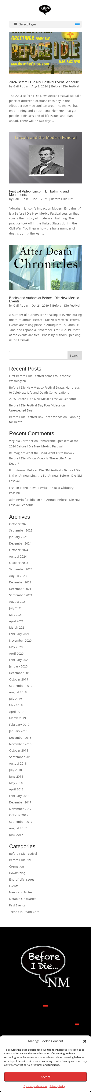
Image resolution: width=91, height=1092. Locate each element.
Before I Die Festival (65, 86)
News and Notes (20, 892)
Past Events (17, 905)
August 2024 (18, 556)
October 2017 (18, 815)
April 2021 (16, 621)
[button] (85, 1041)
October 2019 (18, 679)
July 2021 (15, 608)
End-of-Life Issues (21, 879)
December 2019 (20, 673)
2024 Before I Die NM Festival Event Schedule (44, 82)
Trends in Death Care (24, 912)
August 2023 (18, 576)
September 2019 (20, 686)
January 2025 (18, 537)
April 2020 (16, 653)
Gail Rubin (20, 86)
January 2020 (18, 666)
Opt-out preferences (35, 1086)
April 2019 (16, 712)
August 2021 (18, 602)
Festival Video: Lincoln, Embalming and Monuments (39, 193)
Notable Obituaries (22, 899)
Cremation (16, 866)
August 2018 (18, 763)
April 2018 (16, 789)
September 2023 (20, 569)
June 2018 (16, 776)
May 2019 (16, 705)
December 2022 (20, 582)
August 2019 (18, 692)
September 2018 (20, 757)
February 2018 (19, 796)
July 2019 (15, 699)
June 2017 (16, 835)
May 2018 (16, 783)
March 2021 (17, 627)
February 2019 (19, 725)
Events (13, 886)
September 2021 (20, 595)
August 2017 (18, 828)
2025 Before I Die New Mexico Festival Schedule (43, 399)
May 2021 (16, 615)
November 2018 (20, 744)
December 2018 (20, 738)
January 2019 (18, 731)
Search (75, 355)
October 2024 (18, 550)
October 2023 (18, 563)
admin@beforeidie (22, 500)
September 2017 (20, 822)
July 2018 (15, 770)
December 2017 (20, 802)
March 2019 (17, 718)
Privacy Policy (57, 1086)
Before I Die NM (62, 199)
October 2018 (18, 750)
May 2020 (16, 647)
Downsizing (17, 873)
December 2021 (20, 589)
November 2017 (20, 809)
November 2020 (20, 640)
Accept (45, 1077)
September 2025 (20, 530)
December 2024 (20, 543)
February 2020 (19, 660)
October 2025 (18, 524)
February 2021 (19, 634)
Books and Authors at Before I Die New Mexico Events (44, 299)
